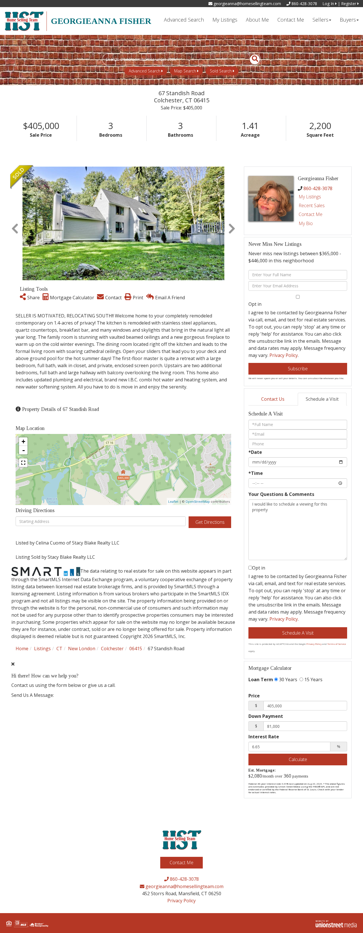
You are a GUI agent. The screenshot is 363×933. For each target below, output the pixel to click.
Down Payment (265, 716)
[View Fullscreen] (23, 462)
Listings (42, 648)
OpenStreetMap (197, 501)
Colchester (112, 648)
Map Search (185, 71)
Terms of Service (336, 643)
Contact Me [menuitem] (290, 19)
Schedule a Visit (322, 399)
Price (254, 696)
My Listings (310, 197)
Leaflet (173, 501)
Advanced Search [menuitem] (184, 19)
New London (81, 648)
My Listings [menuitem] (224, 19)
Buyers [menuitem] (348, 19)
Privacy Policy (283, 355)
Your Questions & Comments (281, 494)
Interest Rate (263, 736)
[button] (251, 59)
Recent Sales (312, 205)
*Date (255, 452)
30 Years (287, 679)
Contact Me (310, 214)
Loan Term (260, 679)
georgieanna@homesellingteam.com (246, 3)
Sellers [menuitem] (320, 19)
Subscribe (298, 368)
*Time (255, 473)
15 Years (312, 679)
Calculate (298, 759)
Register (349, 3)
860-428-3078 (303, 3)
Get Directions (210, 522)
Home (22, 648)
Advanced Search (144, 71)
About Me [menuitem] (257, 19)
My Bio (306, 223)
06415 (135, 648)
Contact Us (272, 399)
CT (59, 648)
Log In (328, 3)
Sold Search (221, 71)
